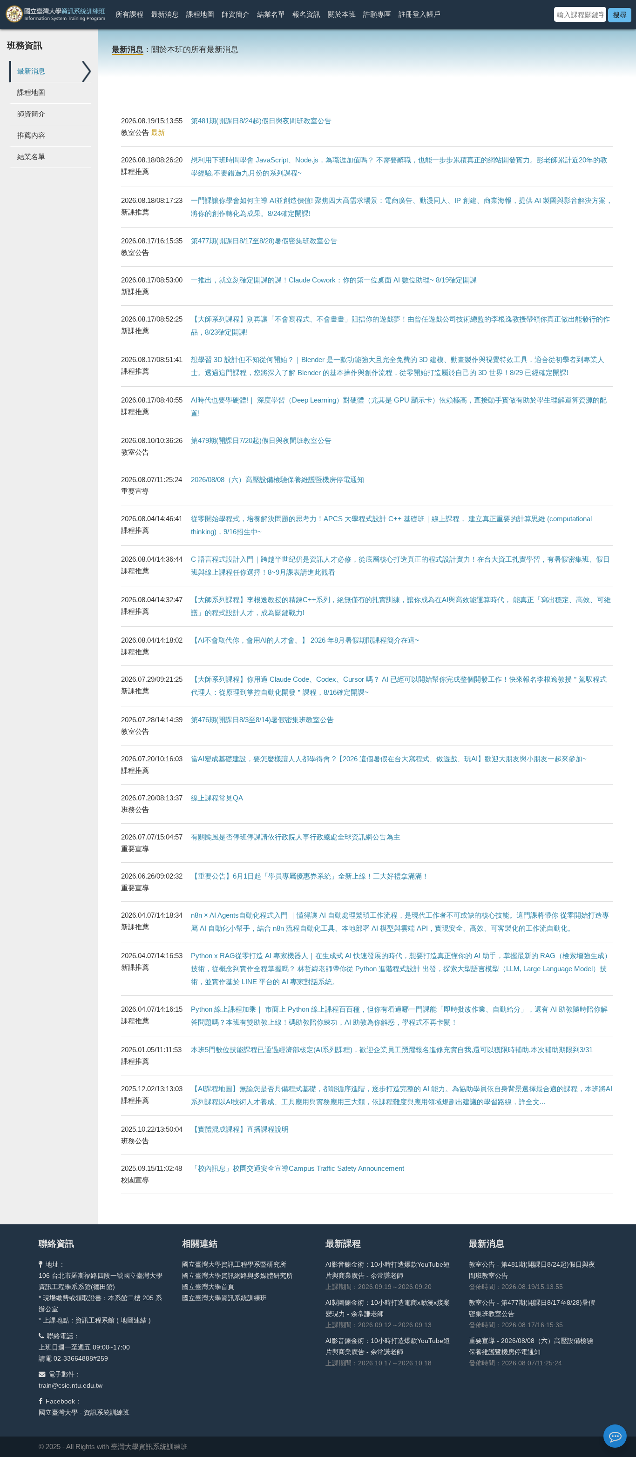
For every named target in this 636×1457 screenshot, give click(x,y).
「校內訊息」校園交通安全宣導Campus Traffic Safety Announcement (297, 1168)
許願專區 (377, 14)
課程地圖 (200, 14)
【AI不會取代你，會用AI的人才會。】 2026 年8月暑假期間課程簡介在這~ (305, 640)
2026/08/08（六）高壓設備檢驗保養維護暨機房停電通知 (277, 479)
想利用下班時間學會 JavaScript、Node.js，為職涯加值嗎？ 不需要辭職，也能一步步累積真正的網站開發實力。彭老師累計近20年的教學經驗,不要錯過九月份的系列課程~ (399, 166)
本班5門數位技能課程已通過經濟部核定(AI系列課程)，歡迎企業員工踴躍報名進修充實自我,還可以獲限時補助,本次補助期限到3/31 (392, 1050)
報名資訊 (306, 14)
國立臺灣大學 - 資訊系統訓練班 (84, 1412)
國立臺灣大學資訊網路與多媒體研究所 (237, 1275)
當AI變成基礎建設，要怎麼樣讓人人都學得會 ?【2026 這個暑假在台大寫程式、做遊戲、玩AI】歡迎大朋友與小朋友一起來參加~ (389, 759)
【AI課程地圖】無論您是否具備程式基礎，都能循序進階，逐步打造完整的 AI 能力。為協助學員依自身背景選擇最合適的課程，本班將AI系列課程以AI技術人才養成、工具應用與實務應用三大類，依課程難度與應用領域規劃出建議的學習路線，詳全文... (401, 1095)
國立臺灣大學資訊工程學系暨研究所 (234, 1264)
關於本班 (342, 14)
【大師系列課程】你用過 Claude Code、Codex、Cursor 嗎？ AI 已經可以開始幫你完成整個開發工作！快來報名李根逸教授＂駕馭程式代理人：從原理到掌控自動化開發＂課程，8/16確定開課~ (399, 685)
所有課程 (129, 14)
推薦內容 (31, 135)
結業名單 (271, 14)
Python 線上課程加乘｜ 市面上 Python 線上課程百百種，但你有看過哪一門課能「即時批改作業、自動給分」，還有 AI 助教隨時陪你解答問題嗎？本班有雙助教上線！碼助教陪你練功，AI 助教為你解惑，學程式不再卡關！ (399, 1015)
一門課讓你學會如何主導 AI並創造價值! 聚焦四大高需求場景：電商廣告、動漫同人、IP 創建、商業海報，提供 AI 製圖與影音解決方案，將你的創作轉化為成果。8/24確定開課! (402, 206)
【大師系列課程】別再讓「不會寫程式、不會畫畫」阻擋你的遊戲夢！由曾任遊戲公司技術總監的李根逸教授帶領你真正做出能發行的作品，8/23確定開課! (400, 325)
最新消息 (165, 14)
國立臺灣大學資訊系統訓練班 (224, 1298)
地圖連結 (134, 1320)
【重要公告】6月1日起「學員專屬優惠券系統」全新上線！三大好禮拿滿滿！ (310, 876)
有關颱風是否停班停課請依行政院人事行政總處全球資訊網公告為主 (295, 837)
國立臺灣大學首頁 (208, 1286)
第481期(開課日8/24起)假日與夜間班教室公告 (261, 121)
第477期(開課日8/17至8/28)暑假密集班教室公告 (264, 241)
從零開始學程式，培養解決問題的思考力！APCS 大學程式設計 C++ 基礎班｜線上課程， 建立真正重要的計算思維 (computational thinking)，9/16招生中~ (391, 525)
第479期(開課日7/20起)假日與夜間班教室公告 (261, 440)
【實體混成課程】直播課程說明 (240, 1129)
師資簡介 (236, 14)
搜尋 (620, 15)
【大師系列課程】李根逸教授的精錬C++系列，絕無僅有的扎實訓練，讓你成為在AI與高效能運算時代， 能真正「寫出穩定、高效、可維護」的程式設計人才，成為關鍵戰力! (401, 606)
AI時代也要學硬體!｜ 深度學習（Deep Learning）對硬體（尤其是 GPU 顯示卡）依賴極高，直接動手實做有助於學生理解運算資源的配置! (399, 406)
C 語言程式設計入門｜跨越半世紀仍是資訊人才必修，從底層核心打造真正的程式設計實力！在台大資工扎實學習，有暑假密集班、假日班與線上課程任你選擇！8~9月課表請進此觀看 (400, 565)
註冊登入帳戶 (419, 14)
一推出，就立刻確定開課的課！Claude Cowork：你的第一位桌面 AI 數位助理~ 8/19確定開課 (334, 280)
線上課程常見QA (217, 798)
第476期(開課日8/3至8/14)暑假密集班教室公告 (262, 720)
